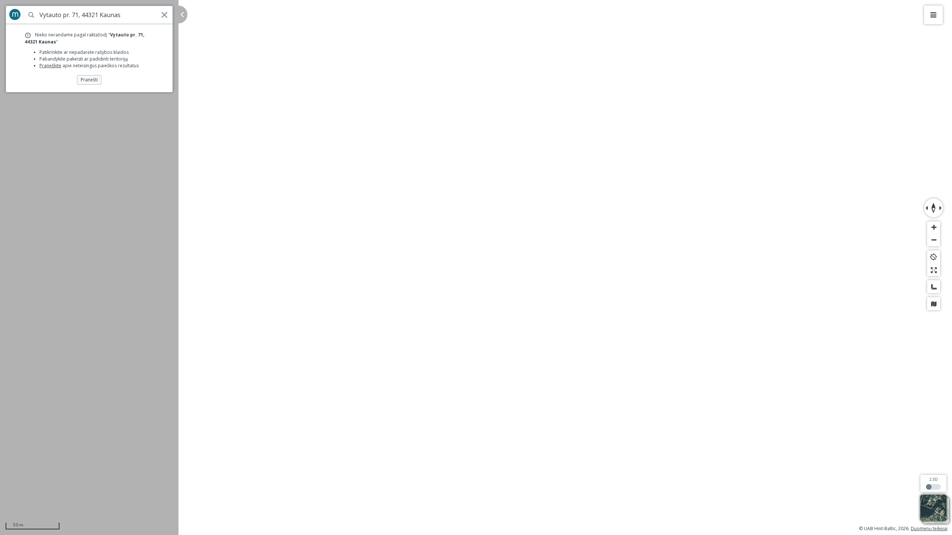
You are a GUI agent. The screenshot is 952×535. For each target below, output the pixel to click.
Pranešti (89, 80)
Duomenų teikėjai (929, 528)
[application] (476, 267)
